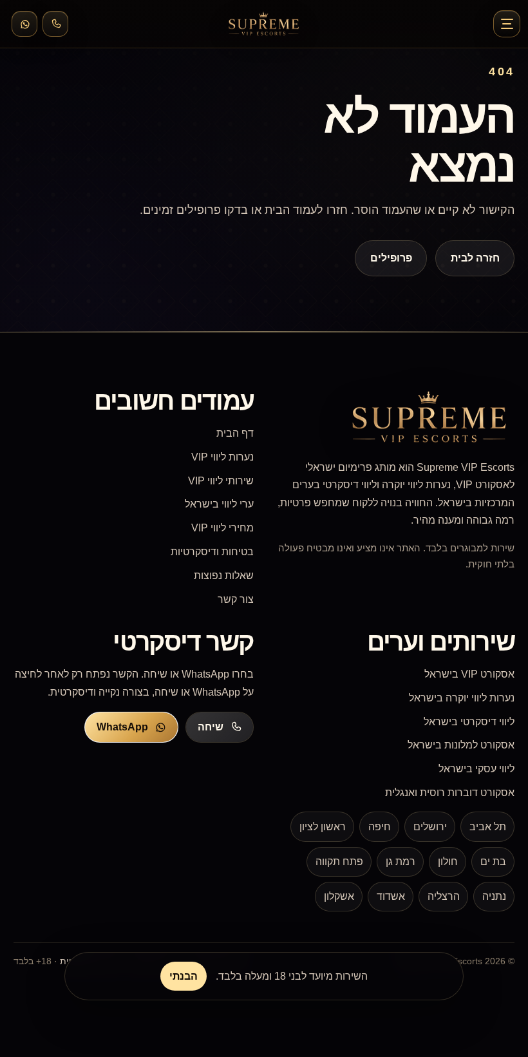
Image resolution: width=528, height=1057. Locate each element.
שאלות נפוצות (224, 575)
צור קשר (236, 599)
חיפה (379, 826)
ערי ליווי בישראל (219, 504)
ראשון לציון (322, 826)
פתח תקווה (339, 861)
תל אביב (487, 826)
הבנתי (183, 976)
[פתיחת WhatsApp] (24, 24)
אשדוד (391, 896)
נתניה (494, 896)
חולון (448, 861)
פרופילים (391, 257)
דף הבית (235, 433)
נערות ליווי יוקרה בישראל (461, 697)
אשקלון (339, 896)
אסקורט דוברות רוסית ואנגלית (449, 792)
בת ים (493, 861)
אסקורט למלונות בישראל (461, 744)
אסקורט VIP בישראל (469, 674)
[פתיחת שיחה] (55, 24)
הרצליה (444, 896)
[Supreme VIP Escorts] (264, 24)
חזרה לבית (474, 257)
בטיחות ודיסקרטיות (212, 551)
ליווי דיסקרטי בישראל (469, 721)
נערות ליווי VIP (222, 457)
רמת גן (400, 861)
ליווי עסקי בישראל (476, 768)
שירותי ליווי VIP (221, 480)
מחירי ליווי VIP (222, 527)
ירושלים (430, 826)
